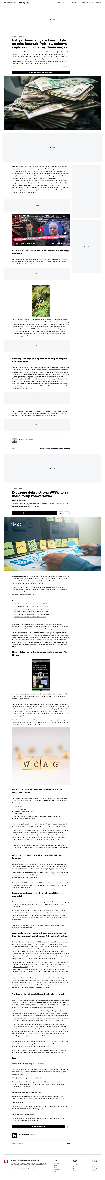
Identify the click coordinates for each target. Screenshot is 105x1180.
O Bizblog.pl (56, 1163)
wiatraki (32, 333)
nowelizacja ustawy (57, 448)
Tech (66, 2)
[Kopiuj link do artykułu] (67, 513)
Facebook (94, 1169)
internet (67, 1145)
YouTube (94, 1171)
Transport (75, 1169)
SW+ (93, 2)
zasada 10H (67, 448)
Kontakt (98, 2)
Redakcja (56, 1165)
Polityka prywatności (56, 1172)
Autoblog (85, 2)
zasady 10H (16, 169)
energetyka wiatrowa (46, 448)
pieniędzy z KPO (52, 180)
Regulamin (56, 1169)
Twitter (94, 1166)
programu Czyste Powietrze (35, 372)
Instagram (94, 1164)
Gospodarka (76, 1164)
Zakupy (75, 1171)
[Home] (21, 3)
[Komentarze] (60, 513)
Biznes (60, 2)
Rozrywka (75, 2)
